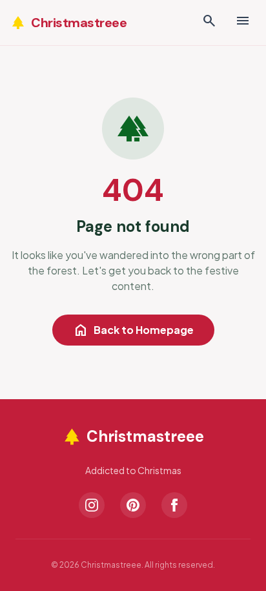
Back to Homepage (133, 330)
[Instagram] (92, 505)
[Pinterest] (133, 505)
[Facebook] (174, 505)
